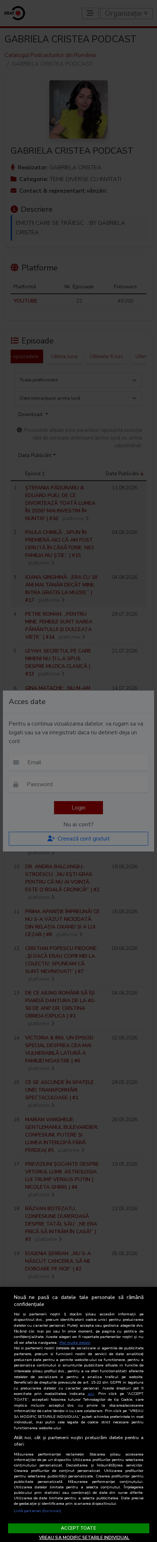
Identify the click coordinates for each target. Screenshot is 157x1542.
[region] (78, 1414)
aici (91, 1393)
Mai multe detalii (75, 1342)
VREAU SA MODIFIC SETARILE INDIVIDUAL (84, 1538)
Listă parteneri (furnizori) (38, 1511)
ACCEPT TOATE (78, 1528)
